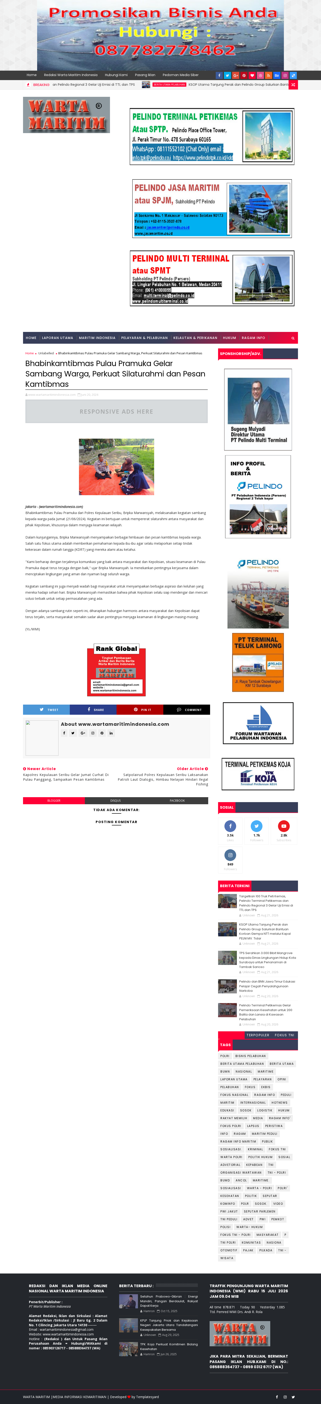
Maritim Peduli (265, 1134)
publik (267, 1141)
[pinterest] (243, 75)
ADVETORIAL (230, 1165)
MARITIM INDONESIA (97, 337)
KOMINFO (227, 1204)
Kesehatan (229, 1196)
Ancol (241, 1180)
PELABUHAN (229, 1087)
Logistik (264, 1110)
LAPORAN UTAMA (57, 337)
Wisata (226, 1258)
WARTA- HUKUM (249, 1227)
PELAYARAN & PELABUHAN (144, 337)
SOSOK (246, 1110)
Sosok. (261, 1204)
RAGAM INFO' (280, 1118)
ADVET (248, 1219)
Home (32, 75)
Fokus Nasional (234, 1095)
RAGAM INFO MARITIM (238, 1141)
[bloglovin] (252, 75)
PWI (263, 1219)
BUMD (225, 1180)
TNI (271, 1165)
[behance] (276, 75)
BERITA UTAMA (282, 1064)
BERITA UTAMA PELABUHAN (140, 84)
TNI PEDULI (228, 1219)
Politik (251, 1196)
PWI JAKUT (229, 1211)
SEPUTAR (270, 1196)
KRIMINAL (255, 1149)
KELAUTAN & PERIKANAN (195, 337)
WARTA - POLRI (259, 1188)
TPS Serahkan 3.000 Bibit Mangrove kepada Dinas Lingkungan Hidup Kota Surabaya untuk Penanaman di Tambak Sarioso (267, 960)
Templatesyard (147, 1397)
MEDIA (258, 1118)
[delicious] (293, 75)
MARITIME (266, 1071)
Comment (193, 710)
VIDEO (278, 1204)
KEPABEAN (254, 1165)
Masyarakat (268, 1235)
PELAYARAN (263, 1079)
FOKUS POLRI (230, 1126)
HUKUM (229, 337)
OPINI (282, 1079)
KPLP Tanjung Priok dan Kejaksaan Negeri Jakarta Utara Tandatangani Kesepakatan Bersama (169, 1325)
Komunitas (251, 1243)
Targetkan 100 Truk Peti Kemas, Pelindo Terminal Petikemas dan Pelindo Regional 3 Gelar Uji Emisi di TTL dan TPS (266, 903)
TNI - (282, 1250)
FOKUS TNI (284, 1035)
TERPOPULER (258, 1035)
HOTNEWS (280, 1103)
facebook (177, 801)
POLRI (225, 1056)
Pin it (146, 710)
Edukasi (227, 1110)
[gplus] (235, 75)
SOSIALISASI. (231, 1149)
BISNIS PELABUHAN (250, 1056)
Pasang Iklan (145, 75)
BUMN (225, 1071)
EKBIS (266, 1087)
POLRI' (283, 1188)
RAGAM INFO (253, 337)
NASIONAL (244, 1071)
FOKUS (250, 1087)
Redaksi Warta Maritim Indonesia (71, 75)
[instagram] (285, 75)
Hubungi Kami (116, 75)
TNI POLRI (228, 1243)
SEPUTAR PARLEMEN (260, 1211)
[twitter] (227, 75)
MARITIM (227, 1103)
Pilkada (266, 1250)
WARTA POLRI (231, 1157)
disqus (115, 801)
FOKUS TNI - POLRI (235, 1235)
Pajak (248, 1250)
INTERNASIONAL (253, 1103)
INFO (224, 1134)
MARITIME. (261, 1180)
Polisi (225, 1227)
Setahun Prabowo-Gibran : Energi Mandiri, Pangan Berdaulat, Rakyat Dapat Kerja (169, 1301)
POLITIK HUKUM (260, 1157)
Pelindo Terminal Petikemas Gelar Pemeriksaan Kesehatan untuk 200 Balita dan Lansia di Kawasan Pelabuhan (265, 1012)
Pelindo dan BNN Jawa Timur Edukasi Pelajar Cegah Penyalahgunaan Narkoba (267, 986)
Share (99, 710)
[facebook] (219, 75)
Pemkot (277, 1219)
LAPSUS (253, 1126)
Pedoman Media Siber (181, 75)
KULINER (33, 349)
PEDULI (286, 1095)
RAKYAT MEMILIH (233, 1118)
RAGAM (240, 1134)
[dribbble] (260, 75)
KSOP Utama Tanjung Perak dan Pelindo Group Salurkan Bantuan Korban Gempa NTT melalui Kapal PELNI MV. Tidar (265, 931)
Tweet (53, 710)
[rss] (268, 75)
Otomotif (228, 1250)
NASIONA (274, 1243)
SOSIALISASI (230, 1188)
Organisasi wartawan (241, 1173)
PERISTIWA (274, 1126)
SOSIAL (284, 1157)
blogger (53, 801)
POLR (245, 1204)
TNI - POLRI (277, 1173)
